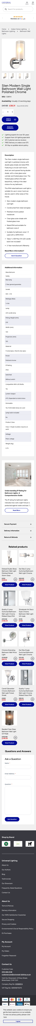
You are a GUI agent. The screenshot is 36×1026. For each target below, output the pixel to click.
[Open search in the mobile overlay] (18, 9)
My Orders (5, 951)
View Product (9, 584)
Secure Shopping (8, 920)
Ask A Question (16, 256)
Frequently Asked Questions (12, 888)
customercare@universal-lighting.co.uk (16, 974)
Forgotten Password (9, 956)
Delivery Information (9, 910)
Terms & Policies (7, 906)
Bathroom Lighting (8, 31)
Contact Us (6, 893)
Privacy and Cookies (9, 924)
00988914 (19, 984)
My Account (6, 946)
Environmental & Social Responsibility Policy (17, 929)
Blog (3, 874)
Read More (16, 510)
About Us (5, 865)
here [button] (5, 1017)
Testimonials (6, 879)
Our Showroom (7, 883)
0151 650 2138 (7, 972)
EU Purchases (6, 933)
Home (4, 29)
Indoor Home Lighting (19, 29)
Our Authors (6, 870)
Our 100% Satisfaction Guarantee (14, 915)
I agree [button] (18, 1021)
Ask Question (12, 819)
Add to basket (8, 119)
